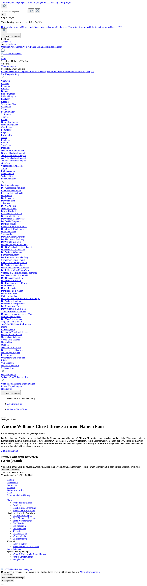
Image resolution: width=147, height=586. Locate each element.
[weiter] (5, 417)
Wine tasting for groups (78, 27)
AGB (60, 71)
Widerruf (35, 71)
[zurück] (2, 417)
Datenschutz (15, 71)
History (4, 27)
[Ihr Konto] (4, 30)
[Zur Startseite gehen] (11, 53)
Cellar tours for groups (99, 27)
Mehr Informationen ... (90, 572)
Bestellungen (56, 47)
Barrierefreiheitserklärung (75, 71)
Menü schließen (13, 36)
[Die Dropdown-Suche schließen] (37, 10)
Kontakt (5, 71)
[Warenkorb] (3, 51)
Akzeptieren (7, 575)
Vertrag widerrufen (48, 71)
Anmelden (6, 41)
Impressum (26, 71)
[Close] (2, 584)
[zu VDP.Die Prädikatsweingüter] (16, 569)
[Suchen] (4, 6)
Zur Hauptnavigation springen (57, 2)
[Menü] (2, 56)
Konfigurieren (7, 581)
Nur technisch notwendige (13, 578)
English (90, 71)
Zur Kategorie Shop (10, 74)
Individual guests (59, 27)
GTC (120, 27)
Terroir (37, 27)
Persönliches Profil (19, 47)
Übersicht (5, 47)
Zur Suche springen (35, 2)
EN (3, 15)
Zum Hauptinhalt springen (13, 2)
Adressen (32, 47)
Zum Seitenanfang (9, 451)
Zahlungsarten (43, 47)
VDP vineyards (27, 27)
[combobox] (14, 11)
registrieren (11, 44)
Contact (114, 27)
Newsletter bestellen (10, 470)
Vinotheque (14, 27)
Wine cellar (46, 27)
